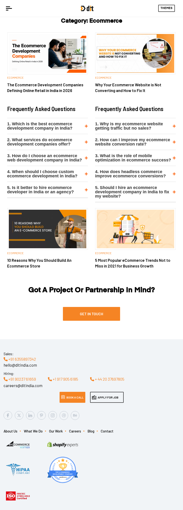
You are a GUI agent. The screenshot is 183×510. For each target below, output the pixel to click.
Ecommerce (15, 77)
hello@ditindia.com (20, 365)
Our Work (56, 431)
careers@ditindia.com (23, 385)
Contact (107, 431)
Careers (75, 431)
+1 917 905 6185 (65, 379)
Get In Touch (91, 313)
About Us (10, 431)
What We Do (33, 431)
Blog (90, 431)
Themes (167, 8)
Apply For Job (108, 397)
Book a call (75, 397)
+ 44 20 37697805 (109, 379)
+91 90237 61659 (22, 379)
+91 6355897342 (22, 359)
